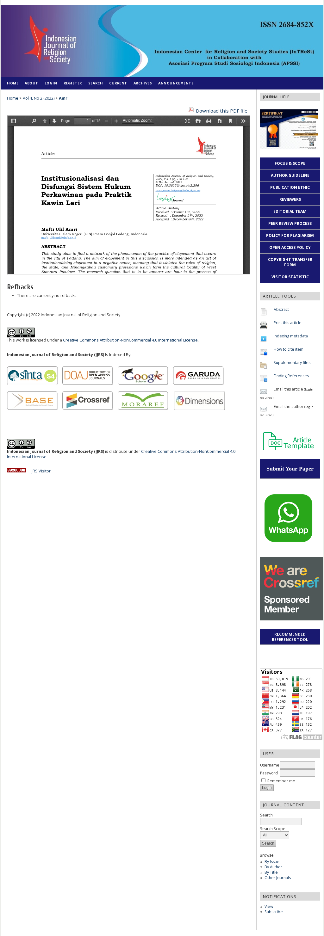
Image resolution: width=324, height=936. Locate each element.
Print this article (288, 322)
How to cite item (288, 349)
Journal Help (276, 97)
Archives (143, 83)
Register (73, 83)
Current (118, 83)
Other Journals (278, 877)
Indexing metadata (291, 336)
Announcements (176, 83)
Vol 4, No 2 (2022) (38, 98)
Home (12, 83)
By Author (273, 867)
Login (51, 83)
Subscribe (274, 911)
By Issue (272, 861)
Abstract (281, 309)
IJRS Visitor (41, 471)
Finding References (291, 376)
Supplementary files (292, 362)
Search (95, 83)
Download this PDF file (221, 111)
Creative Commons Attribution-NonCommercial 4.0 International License (130, 340)
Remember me (281, 781)
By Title (271, 872)
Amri (64, 98)
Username (269, 765)
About (31, 83)
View (269, 906)
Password (269, 773)
